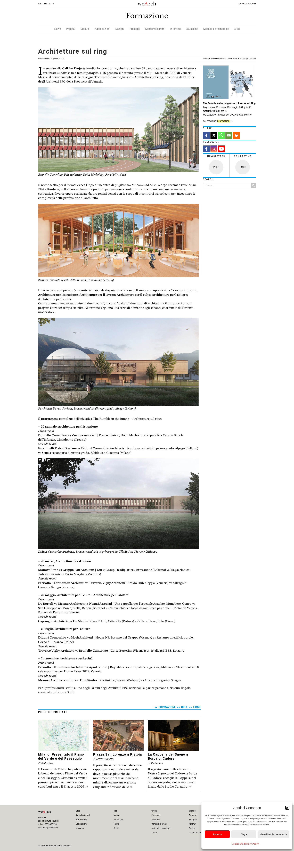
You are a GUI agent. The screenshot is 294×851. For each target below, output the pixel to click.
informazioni (223, 121)
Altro (237, 28)
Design (119, 28)
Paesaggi (134, 28)
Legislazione (81, 824)
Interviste (175, 28)
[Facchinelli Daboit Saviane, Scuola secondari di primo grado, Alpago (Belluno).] (118, 319)
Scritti (116, 828)
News (57, 28)
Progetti (70, 28)
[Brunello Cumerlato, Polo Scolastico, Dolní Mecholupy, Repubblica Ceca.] (118, 88)
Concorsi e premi (155, 28)
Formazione (147, 16)
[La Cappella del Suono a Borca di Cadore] (173, 721)
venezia (253, 59)
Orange (192, 811)
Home (197, 707)
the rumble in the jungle (238, 59)
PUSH (216, 167)
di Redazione (51, 59)
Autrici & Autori (83, 815)
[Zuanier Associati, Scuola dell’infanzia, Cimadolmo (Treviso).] (118, 205)
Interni (154, 832)
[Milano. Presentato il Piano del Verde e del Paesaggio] (63, 721)
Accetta (217, 834)
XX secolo (192, 28)
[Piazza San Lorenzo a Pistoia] (118, 721)
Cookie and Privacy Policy (245, 843)
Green (154, 811)
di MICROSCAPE (103, 759)
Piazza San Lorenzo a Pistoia (117, 754)
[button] (287, 807)
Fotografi (193, 819)
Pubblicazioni (102, 28)
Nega (244, 834)
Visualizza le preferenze (273, 834)
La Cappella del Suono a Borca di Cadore (168, 756)
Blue (184, 707)
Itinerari (192, 824)
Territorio (155, 819)
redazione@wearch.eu (48, 828)
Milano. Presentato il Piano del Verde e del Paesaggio (61, 756)
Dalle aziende (195, 832)
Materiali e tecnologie (216, 28)
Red (115, 811)
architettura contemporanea (214, 59)
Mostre (84, 28)
